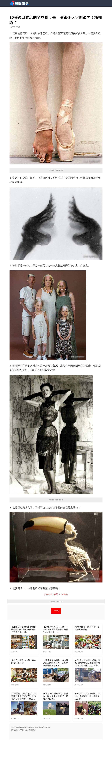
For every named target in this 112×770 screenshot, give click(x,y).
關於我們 (14, 730)
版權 (33, 730)
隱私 (30, 730)
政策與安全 (21, 730)
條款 (26, 730)
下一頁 (56, 611)
